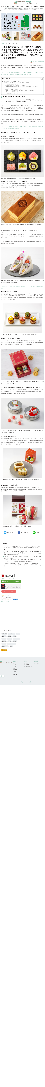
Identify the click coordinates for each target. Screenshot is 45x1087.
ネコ (12, 646)
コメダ (18, 633)
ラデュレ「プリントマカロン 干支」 (14, 89)
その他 (42, 6)
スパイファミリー (11, 643)
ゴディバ (4, 638)
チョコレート (16, 638)
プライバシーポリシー (28, 666)
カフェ (9, 641)
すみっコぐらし (5, 646)
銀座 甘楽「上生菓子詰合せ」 (12, 84)
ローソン (10, 638)
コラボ (17, 6)
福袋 (22, 6)
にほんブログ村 (5, 601)
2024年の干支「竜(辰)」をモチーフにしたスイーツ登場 (17, 82)
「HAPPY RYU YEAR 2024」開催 (11, 81)
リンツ (14, 636)
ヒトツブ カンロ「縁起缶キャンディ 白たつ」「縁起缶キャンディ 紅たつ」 (21, 90)
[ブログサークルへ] (11, 586)
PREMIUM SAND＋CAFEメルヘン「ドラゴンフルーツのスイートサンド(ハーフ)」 (22, 86)
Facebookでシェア (24, 532)
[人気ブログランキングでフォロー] (11, 582)
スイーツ (8, 43)
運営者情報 (26, 663)
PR (31, 6)
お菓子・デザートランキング (7, 578)
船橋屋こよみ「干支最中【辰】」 (13, 93)
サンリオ (15, 641)
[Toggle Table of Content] (40, 79)
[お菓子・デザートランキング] (8, 577)
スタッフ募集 (26, 664)
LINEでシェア (38, 532)
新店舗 (9, 636)
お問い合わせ (36, 663)
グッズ (12, 6)
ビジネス (27, 6)
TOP (2, 6)
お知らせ (36, 6)
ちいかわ (4, 643)
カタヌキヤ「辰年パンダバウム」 (13, 91)
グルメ (7, 6)
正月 (13, 43)
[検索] (43, 3)
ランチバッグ (1, 9)
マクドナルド (11, 633)
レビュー (4, 636)
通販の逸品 (5, 633)
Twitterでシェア (10, 532)
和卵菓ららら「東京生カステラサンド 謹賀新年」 (16, 85)
